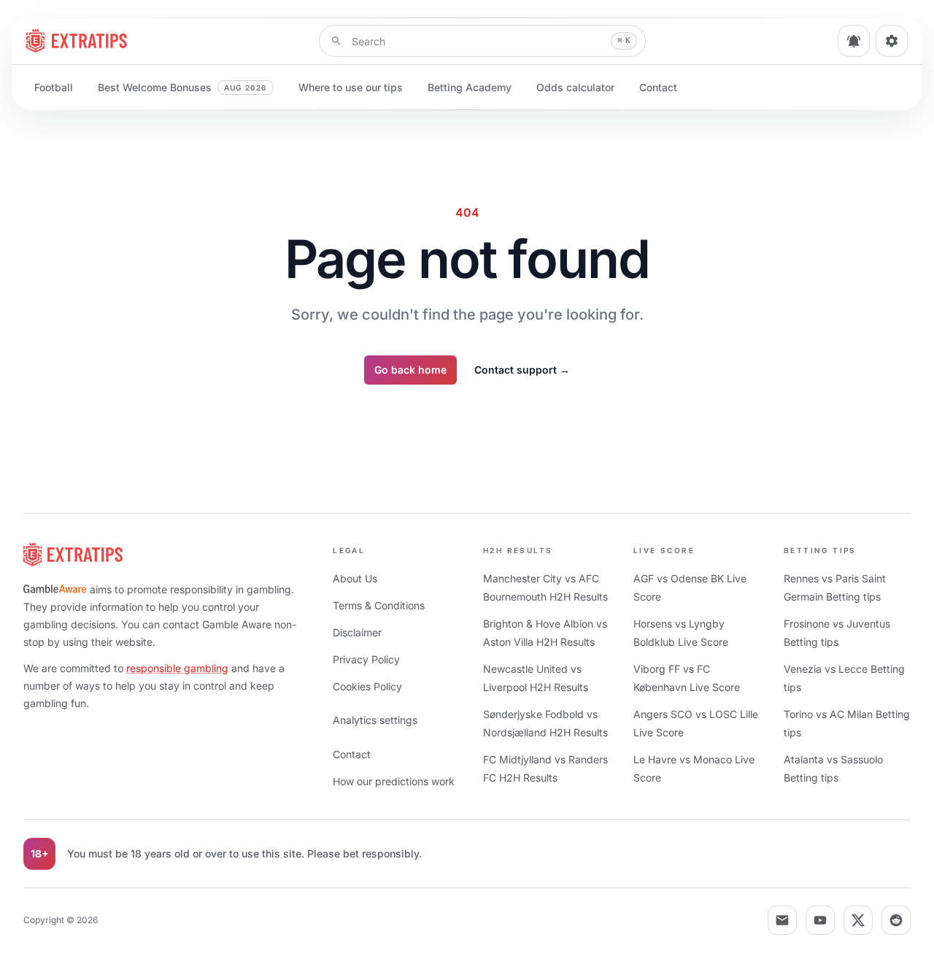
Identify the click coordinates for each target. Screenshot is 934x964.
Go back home (410, 369)
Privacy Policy (366, 659)
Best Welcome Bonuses (182, 87)
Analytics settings (375, 720)
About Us (355, 578)
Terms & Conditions (379, 605)
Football (53, 87)
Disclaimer (357, 632)
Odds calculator (575, 87)
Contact (658, 87)
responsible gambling (177, 668)
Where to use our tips (350, 87)
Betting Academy (470, 87)
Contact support (522, 369)
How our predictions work (394, 781)
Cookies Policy (367, 686)
